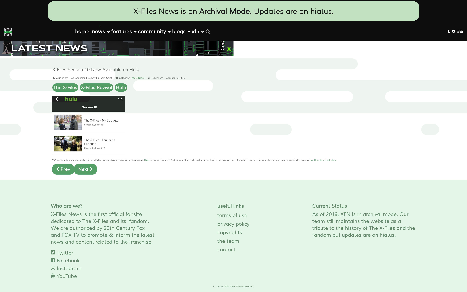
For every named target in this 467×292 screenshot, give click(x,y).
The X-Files (65, 87)
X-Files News (229, 286)
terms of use (232, 215)
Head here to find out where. (323, 160)
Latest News (137, 78)
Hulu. (146, 160)
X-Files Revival (96, 87)
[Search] (209, 31)
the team (228, 241)
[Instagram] (458, 31)
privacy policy (233, 224)
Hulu (121, 87)
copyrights (229, 232)
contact (226, 249)
